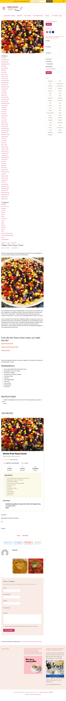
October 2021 (4, 84)
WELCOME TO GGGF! (9, 15)
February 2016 (4, 176)
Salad (2, 223)
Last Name (48, 53)
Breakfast (3, 208)
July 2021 (3, 91)
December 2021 (5, 80)
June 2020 (4, 109)
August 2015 (4, 180)
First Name (48, 46)
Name (4, 588)
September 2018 (5, 134)
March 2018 (4, 144)
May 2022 (3, 70)
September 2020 (5, 103)
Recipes (19, 15)
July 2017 (3, 161)
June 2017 (3, 163)
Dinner (3, 214)
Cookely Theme (43, 692)
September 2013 (5, 194)
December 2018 (5, 128)
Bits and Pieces (38, 15)
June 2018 (3, 140)
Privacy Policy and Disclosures (33, 694)
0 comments (14, 248)
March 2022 (4, 74)
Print (38, 542)
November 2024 (5, 59)
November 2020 (5, 99)
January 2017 (4, 169)
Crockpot (3, 210)
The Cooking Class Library (7, 235)
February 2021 (4, 97)
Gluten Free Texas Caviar (12, 245)
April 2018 (3, 142)
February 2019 (4, 124)
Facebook (18, 542)
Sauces (3, 225)
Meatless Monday (5, 350)
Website (5, 600)
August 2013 (4, 196)
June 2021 (3, 93)
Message (5, 613)
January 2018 (4, 149)
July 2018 (3, 138)
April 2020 (3, 113)
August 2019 (4, 115)
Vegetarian (25, 535)
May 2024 (3, 66)
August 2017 (4, 159)
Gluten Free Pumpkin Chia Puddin (9, 347)
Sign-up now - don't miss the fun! (21, 1)
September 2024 (5, 64)
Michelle (14, 550)
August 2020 (4, 105)
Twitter (9, 542)
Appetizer (3, 204)
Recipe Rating (6, 607)
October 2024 (4, 62)
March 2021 (4, 95)
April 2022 (3, 72)
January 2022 (4, 78)
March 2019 (4, 122)
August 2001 (4, 198)
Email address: (49, 66)
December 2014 (5, 186)
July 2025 (3, 57)
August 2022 (4, 68)
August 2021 (4, 89)
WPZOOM (51, 692)
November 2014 (5, 188)
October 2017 (4, 155)
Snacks (3, 229)
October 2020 (4, 101)
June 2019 (3, 120)
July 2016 (3, 174)
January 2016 (4, 178)
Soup (2, 231)
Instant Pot (4, 218)
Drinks (2, 216)
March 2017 (4, 167)
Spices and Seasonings (6, 233)
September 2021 (5, 86)
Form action (48, 59)
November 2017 (5, 153)
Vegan (18, 535)
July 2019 (3, 118)
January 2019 (4, 126)
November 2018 (5, 130)
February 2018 (4, 147)
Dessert (3, 212)
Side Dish (3, 227)
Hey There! (27, 15)
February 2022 (4, 76)
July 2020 (3, 107)
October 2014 (4, 190)
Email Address (6, 594)
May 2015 (3, 182)
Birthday (48, 40)
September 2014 (5, 192)
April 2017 (3, 165)
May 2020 (3, 111)
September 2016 (5, 171)
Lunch (2, 220)
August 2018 (4, 136)
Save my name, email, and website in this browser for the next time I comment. (21, 626)
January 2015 (4, 184)
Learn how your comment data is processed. (31, 641)
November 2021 (5, 82)
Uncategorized (5, 239)
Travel (47, 15)
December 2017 (5, 151)
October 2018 (4, 132)
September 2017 (5, 157)
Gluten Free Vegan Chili (7, 343)
